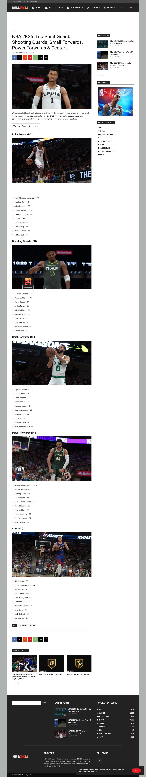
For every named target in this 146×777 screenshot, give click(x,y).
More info (93, 772)
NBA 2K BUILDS (104, 148)
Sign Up (18, 1)
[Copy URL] (46, 57)
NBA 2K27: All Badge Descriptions (50, 674)
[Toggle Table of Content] (34, 126)
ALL (99, 127)
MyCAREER (43, 671)
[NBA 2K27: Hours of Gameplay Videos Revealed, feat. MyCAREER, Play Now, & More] (24, 663)
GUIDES (101, 145)
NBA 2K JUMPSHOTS (106, 151)
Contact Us (33, 1)
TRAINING (94, 8)
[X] (132, 1)
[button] (131, 8)
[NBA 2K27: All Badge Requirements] (79, 663)
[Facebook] (14, 57)
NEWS (37, 8)
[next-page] (17, 683)
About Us (25, 1)
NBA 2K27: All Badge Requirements (78, 674)
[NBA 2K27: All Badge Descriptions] (51, 663)
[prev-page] (13, 683)
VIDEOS (15, 671)
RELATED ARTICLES (20, 651)
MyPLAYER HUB (55, 8)
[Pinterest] (30, 57)
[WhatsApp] (35, 57)
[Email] (40, 57)
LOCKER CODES (76, 8)
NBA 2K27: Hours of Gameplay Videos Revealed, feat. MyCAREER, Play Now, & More (24, 676)
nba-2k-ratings (23, 625)
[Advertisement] (73, 21)
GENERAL (101, 131)
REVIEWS (101, 155)
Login (13, 1)
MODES (110, 8)
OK (136, 770)
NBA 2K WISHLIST (105, 141)
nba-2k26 (32, 625)
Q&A (100, 138)
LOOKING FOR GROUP (106, 134)
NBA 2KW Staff (18, 52)
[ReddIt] (25, 57)
